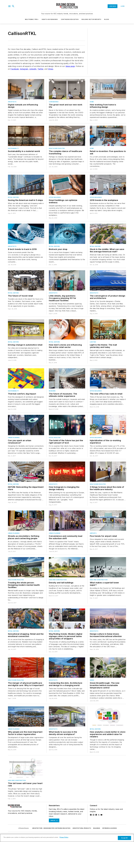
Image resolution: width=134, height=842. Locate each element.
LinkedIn (32, 69)
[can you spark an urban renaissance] (26, 425)
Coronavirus (53, 102)
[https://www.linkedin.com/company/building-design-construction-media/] (96, 815)
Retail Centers (13, 197)
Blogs (106, 19)
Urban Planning (13, 437)
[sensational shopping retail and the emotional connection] (26, 618)
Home (92, 102)
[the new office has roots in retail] (108, 378)
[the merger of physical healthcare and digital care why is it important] (26, 667)
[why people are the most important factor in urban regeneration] (26, 716)
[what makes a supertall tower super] (108, 567)
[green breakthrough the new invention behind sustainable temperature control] (108, 667)
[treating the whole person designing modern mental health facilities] (26, 567)
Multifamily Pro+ (32, 19)
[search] (13, 6)
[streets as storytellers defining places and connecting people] (26, 520)
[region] (67, 838)
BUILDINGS (96, 828)
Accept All (124, 838)
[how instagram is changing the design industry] (67, 472)
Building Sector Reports (91, 19)
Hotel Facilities (55, 437)
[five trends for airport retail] (108, 520)
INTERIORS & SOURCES (109, 828)
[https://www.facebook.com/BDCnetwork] (91, 815)
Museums (52, 391)
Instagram (24, 69)
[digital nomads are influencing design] (26, 89)
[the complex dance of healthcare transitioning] (67, 136)
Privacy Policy (64, 837)
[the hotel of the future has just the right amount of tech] (67, 425)
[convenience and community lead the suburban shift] (67, 520)
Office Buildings (55, 197)
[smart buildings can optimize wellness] (67, 185)
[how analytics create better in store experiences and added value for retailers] (108, 716)
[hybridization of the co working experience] (108, 425)
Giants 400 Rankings (50, 19)
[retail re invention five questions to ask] (108, 136)
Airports (93, 533)
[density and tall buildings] (67, 567)
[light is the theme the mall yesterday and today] (108, 329)
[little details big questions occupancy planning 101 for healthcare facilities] (67, 280)
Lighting (93, 342)
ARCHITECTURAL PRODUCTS (82, 828)
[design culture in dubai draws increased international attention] (108, 618)
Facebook (14, 69)
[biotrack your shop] (67, 234)
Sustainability (13, 148)
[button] (9, 6)
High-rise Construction (58, 579)
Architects (12, 102)
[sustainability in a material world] (26, 136)
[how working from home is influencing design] (108, 89)
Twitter (40, 69)
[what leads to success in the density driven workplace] (67, 716)
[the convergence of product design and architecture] (108, 280)
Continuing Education (69, 19)
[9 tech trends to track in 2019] (26, 234)
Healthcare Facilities (57, 148)
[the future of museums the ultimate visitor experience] (67, 378)
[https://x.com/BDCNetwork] (99, 815)
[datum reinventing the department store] (26, 472)
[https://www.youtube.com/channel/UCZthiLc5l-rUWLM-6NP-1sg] (101, 815)
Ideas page (70, 66)
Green (92, 680)
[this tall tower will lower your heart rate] (26, 768)
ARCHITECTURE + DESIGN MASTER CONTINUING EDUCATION (51, 828)
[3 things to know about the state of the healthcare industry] (108, 472)
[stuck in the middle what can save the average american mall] (108, 234)
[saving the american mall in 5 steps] (26, 185)
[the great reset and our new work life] (67, 89)
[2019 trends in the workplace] (108, 185)
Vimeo (50, 69)
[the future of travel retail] (26, 280)
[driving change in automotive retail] (26, 329)
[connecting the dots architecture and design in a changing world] (67, 667)
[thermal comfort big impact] (26, 378)
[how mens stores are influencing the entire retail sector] (67, 329)
